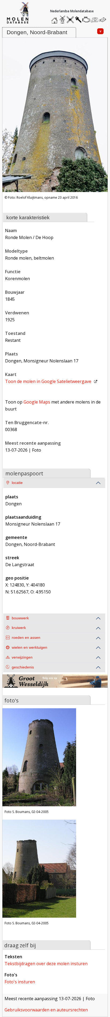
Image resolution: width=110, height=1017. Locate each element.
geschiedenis (23, 667)
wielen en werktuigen (29, 648)
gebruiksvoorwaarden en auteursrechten (46, 1010)
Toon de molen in (48, 381)
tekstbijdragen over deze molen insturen (46, 964)
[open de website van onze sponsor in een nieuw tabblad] (55, 684)
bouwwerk (20, 618)
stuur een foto (94, 20)
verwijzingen (22, 657)
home (55, 18)
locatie (17, 483)
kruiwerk (19, 628)
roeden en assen (26, 638)
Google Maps (36, 402)
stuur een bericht (103, 20)
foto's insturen (20, 982)
